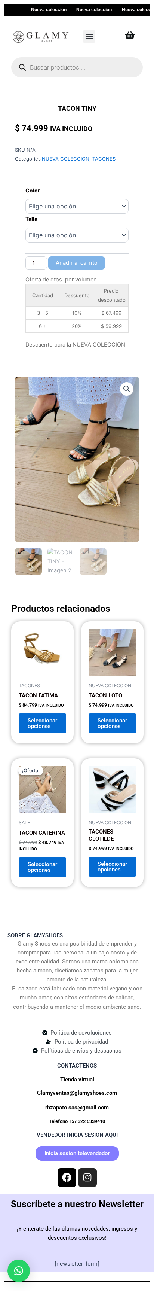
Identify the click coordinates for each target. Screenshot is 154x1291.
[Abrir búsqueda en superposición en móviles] (77, 67)
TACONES (104, 159)
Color (32, 190)
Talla (31, 219)
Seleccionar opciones (42, 723)
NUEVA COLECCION (65, 159)
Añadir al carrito (77, 262)
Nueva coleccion (41, 9)
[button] (89, 36)
